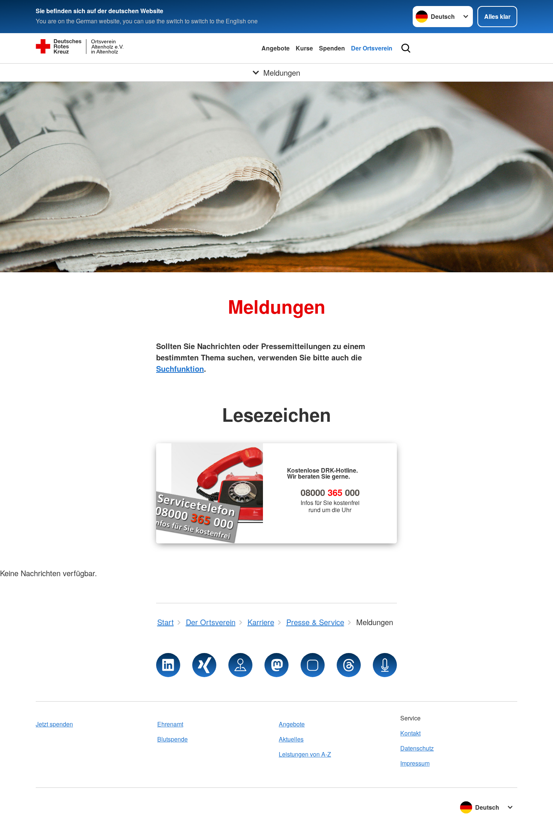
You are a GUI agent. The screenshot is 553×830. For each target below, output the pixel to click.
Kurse (304, 48)
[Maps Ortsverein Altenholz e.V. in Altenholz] (240, 665)
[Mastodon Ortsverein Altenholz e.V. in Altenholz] (276, 665)
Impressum (415, 763)
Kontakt (410, 733)
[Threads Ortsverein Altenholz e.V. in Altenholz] (349, 665)
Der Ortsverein (371, 48)
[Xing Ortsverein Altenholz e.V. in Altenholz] (204, 665)
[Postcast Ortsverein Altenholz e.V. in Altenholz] (385, 665)
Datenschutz (417, 748)
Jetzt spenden (54, 724)
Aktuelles (291, 739)
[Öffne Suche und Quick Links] (406, 48)
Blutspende (172, 739)
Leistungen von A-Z (305, 754)
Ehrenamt (170, 724)
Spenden (332, 48)
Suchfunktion (180, 368)
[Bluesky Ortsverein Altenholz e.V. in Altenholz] (313, 665)
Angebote (275, 48)
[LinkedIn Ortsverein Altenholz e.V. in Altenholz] (168, 665)
